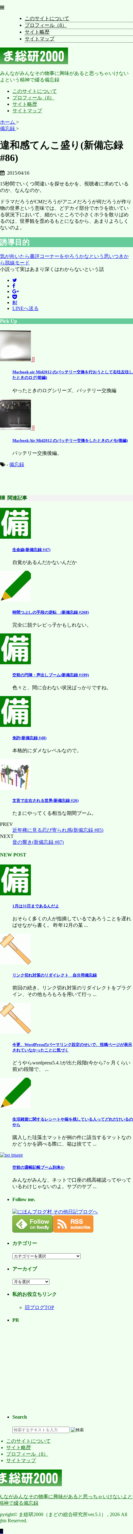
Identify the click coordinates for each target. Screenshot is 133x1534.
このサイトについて (47, 18)
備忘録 (16, 464)
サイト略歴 (37, 32)
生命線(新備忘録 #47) (31, 549)
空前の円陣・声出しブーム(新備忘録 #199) (50, 675)
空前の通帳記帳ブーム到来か (38, 1167)
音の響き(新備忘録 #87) (38, 842)
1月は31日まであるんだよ (35, 906)
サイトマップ (39, 38)
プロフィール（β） (46, 25)
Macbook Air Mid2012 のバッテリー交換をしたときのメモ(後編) (70, 440)
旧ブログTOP (39, 1307)
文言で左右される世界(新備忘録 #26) (45, 800)
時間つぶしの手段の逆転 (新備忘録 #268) (50, 612)
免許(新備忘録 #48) (29, 738)
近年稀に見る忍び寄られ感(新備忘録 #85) (57, 830)
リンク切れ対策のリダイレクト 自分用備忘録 (54, 975)
